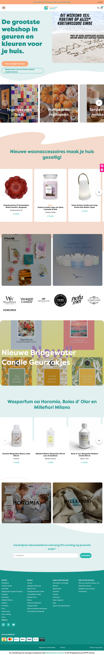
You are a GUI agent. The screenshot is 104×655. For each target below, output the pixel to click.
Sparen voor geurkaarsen (61, 606)
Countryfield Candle (34, 594)
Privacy (62, 647)
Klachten (56, 591)
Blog (54, 603)
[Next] (99, 102)
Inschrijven (85, 555)
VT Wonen (5, 606)
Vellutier (4, 603)
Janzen (29, 583)
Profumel (5, 594)
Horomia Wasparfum (34, 603)
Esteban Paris (31, 597)
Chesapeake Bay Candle (35, 591)
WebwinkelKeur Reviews (55, 653)
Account (100, 2)
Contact (55, 594)
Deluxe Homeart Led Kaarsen (37, 608)
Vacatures (56, 597)
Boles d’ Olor (31, 589)
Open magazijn (58, 600)
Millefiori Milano (7, 600)
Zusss (3, 617)
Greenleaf (5, 589)
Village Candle (32, 606)
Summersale (82, 591)
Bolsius (29, 600)
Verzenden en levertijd (60, 583)
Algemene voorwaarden (47, 647)
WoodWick (5, 583)
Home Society (6, 614)
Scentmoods (6, 611)
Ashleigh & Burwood (34, 586)
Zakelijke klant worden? (86, 589)
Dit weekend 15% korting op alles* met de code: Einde (52, 2)
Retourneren (57, 589)
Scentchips (5, 597)
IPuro (3, 608)
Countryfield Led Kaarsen (35, 611)
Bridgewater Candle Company (12, 591)
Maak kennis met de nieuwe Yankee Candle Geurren (20, 70)
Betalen (55, 586)
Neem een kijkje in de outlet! (15, 64)
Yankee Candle (7, 586)
